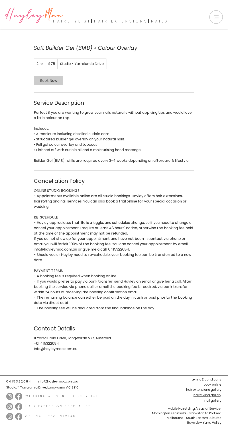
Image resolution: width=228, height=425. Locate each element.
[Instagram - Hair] (9, 396)
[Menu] (216, 17)
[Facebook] (18, 396)
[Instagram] (9, 406)
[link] (48, 80)
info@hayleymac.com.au (58, 381)
